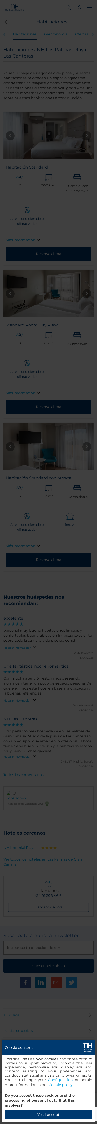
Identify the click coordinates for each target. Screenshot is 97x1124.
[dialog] (48, 1081)
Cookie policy (60, 1085)
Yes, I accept (48, 1114)
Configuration (60, 1080)
